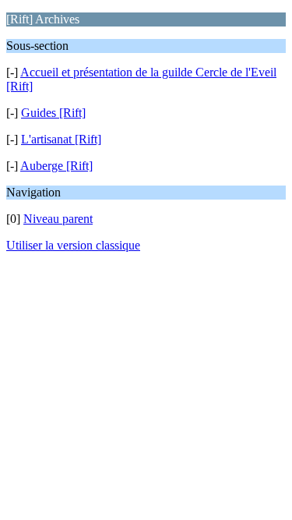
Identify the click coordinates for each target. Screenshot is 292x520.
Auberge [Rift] (56, 165)
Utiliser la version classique (73, 245)
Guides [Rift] (53, 112)
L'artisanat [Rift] (61, 139)
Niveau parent (58, 218)
